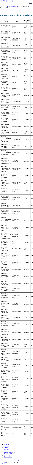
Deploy (7, 6)
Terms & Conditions (9, 452)
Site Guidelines (8, 457)
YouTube (6, 449)
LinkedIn (6, 444)
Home (1, 6)
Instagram (6, 446)
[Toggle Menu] (30, 3)
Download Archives (16, 6)
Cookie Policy (7, 455)
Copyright (3, 463)
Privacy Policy (8, 453)
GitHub (6, 447)
